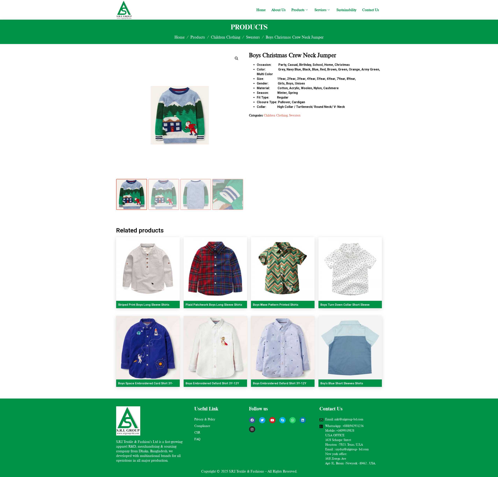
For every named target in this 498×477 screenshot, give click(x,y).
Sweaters (253, 37)
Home (261, 10)
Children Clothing (225, 37)
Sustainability (346, 10)
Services (320, 10)
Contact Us (370, 10)
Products (297, 10)
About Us (279, 10)
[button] (236, 58)
